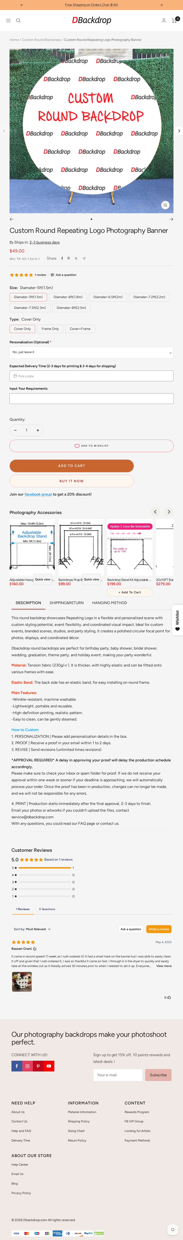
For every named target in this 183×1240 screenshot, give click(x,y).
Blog (14, 1183)
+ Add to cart (129, 592)
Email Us (17, 1174)
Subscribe (158, 1075)
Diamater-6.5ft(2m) (107, 297)
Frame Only (50, 329)
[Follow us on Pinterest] (38, 1066)
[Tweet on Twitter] (76, 258)
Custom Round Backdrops (41, 40)
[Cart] (174, 20)
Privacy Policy (21, 1193)
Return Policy (77, 1140)
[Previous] (12, 219)
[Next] (179, 131)
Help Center (19, 1164)
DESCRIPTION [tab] (28, 603)
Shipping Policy (79, 1121)
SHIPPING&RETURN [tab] (67, 603)
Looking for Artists (137, 1131)
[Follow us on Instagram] (27, 1066)
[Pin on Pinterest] (68, 258)
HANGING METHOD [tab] (109, 603)
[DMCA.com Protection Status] (99, 1233)
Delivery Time (20, 1140)
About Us (18, 1112)
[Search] (18, 20)
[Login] (164, 20)
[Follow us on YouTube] (49, 1066)
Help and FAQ (21, 1131)
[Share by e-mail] (84, 258)
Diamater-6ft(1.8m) (68, 297)
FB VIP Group (134, 1121)
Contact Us (19, 1121)
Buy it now (72, 481)
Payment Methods (137, 1140)
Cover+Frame (80, 329)
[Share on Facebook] (62, 258)
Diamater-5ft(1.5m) (28, 297)
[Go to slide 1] (91, 219)
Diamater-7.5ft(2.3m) (30, 308)
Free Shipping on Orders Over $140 (91, 5)
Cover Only (22, 329)
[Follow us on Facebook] (16, 1066)
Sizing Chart (76, 1131)
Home (14, 40)
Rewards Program (137, 1112)
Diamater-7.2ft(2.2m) (149, 297)
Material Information (82, 1112)
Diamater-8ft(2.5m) (71, 308)
